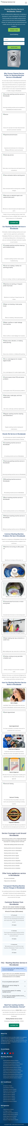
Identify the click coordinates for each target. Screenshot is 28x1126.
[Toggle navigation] (26, 3)
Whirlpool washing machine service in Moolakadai (14, 529)
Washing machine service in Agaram (11, 855)
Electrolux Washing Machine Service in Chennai (13, 1074)
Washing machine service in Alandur (11, 858)
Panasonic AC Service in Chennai (10, 1101)
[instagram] (5, 1053)
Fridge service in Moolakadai (10, 880)
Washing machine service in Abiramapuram (13, 848)
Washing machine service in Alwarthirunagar (13, 863)
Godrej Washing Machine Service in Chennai (12, 1077)
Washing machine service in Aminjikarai (12, 868)
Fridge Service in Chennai (8, 1109)
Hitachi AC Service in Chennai (9, 1097)
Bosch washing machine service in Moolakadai (14, 510)
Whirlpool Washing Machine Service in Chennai (13, 1070)
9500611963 (14, 30)
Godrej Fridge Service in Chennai (10, 1116)
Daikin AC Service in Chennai (9, 1094)
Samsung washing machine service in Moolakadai (14, 474)
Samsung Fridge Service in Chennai (10, 1112)
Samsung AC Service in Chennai (9, 1089)
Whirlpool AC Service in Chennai (9, 1091)
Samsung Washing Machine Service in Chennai (13, 1064)
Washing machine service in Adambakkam (13, 850)
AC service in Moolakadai (9, 878)
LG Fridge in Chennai (7, 1111)
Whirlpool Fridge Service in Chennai (10, 1114)
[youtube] (10, 1053)
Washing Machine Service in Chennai (10, 1060)
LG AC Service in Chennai (8, 1087)
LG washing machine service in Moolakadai (14, 456)
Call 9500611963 (14, 222)
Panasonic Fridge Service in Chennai (10, 1119)
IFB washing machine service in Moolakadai (14, 492)
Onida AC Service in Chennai (9, 1096)
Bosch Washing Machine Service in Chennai (12, 1067)
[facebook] (2, 1053)
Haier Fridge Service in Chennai (9, 1118)
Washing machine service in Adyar (11, 853)
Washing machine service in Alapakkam (12, 860)
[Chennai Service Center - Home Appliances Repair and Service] (10, 3)
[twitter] (7, 1053)
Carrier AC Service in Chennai (9, 1099)
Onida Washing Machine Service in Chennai (12, 1069)
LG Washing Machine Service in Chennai (11, 1062)
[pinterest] (13, 1053)
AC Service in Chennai (7, 1085)
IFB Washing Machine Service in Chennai (11, 1065)
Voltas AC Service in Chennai (9, 1092)
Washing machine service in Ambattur (12, 865)
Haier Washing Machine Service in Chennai (12, 1072)
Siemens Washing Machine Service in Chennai (12, 1076)
